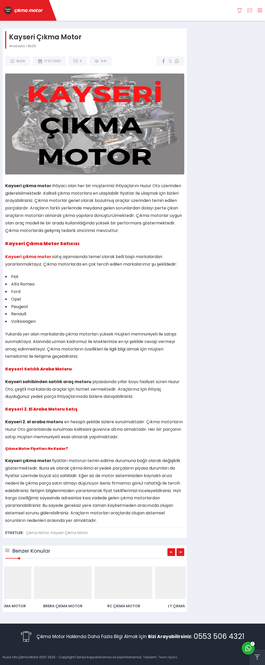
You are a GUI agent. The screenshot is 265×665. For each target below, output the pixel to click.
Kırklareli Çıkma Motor (95, 606)
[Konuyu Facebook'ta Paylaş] (163, 61)
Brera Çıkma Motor (155, 606)
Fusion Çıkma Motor (34, 606)
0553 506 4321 (219, 636)
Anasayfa (17, 46)
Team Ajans (167, 657)
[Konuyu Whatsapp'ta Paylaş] (177, 61)
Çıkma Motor (37, 532)
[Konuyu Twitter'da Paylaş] (170, 61)
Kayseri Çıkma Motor (69, 532)
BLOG (32, 46)
